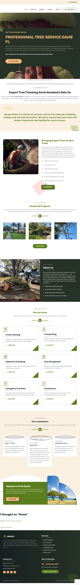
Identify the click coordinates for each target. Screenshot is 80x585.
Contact (57, 9)
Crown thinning (48, 540)
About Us (33, 9)
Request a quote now (50, 571)
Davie (68, 274)
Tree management (48, 547)
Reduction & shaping (49, 545)
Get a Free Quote (69, 9)
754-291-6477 (73, 2)
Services (41, 9)
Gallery (49, 9)
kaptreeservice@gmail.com (12, 566)
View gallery (40, 246)
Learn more (48, 187)
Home (26, 9)
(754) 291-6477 (10, 563)
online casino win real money (14, 521)
